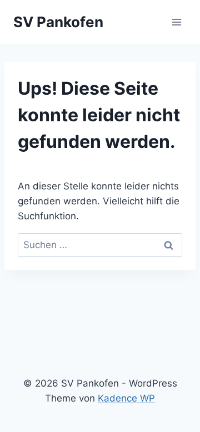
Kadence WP (126, 398)
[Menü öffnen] (176, 21)
